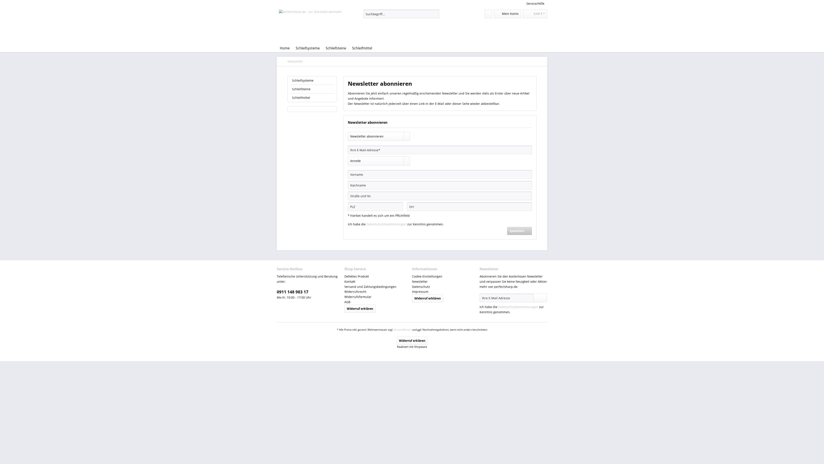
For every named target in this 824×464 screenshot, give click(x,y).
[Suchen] (435, 14)
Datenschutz (421, 287)
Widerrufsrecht (355, 292)
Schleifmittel (301, 98)
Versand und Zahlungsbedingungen (370, 287)
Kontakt (349, 281)
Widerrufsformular (357, 297)
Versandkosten (403, 329)
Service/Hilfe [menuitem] (535, 4)
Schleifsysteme (303, 80)
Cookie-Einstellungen (427, 276)
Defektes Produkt (356, 276)
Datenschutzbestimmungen (386, 224)
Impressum (420, 292)
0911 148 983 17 (292, 292)
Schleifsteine (301, 89)
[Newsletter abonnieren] (540, 298)
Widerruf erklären (360, 309)
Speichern (517, 231)
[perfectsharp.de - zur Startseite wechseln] (310, 26)
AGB (347, 302)
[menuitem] (401, 16)
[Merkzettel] (488, 14)
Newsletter (420, 281)
